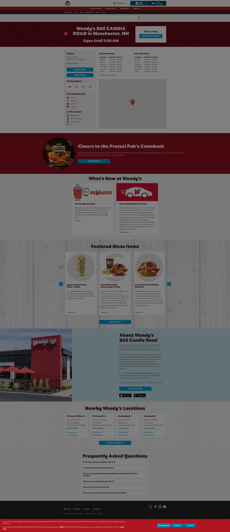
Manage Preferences (163, 525)
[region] (115, 525)
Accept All (190, 525)
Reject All (177, 525)
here (61, 527)
